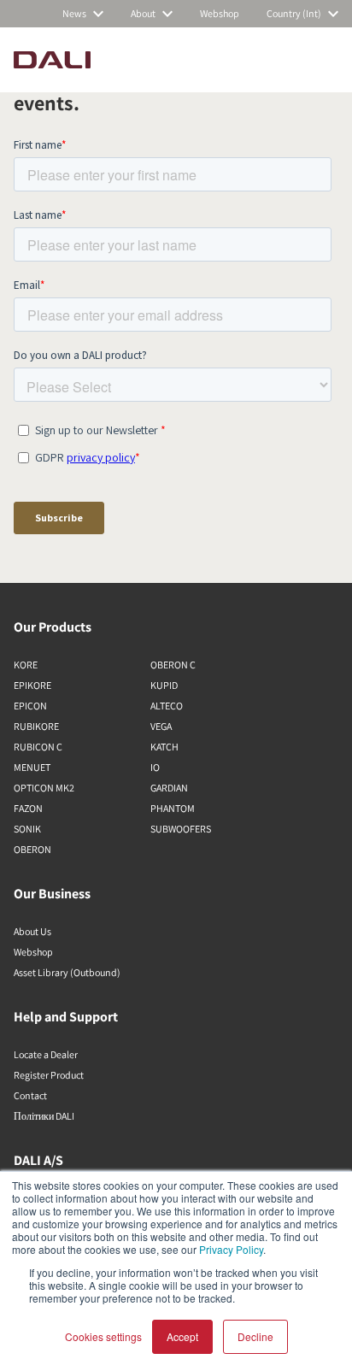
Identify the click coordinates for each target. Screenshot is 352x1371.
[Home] (52, 59)
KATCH (164, 746)
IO (155, 767)
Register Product (49, 1074)
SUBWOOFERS (180, 828)
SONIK (27, 828)
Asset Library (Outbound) (67, 972)
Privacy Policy (231, 1249)
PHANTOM (172, 808)
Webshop (33, 951)
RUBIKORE (36, 726)
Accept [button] (182, 1336)
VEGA (161, 726)
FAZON (28, 808)
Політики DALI (44, 1115)
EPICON (30, 705)
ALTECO (166, 705)
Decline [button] (255, 1336)
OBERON (32, 849)
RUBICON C (38, 746)
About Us (32, 931)
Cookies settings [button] (103, 1336)
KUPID (164, 685)
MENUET (32, 767)
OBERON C (173, 664)
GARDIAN (169, 787)
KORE (26, 664)
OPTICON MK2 (44, 787)
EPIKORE (32, 685)
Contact (30, 1095)
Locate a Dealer (46, 1054)
